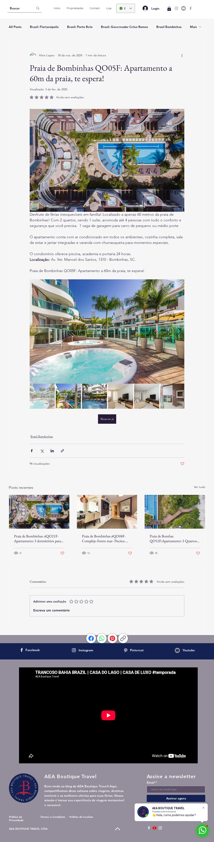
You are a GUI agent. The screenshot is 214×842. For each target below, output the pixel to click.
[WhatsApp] (102, 638)
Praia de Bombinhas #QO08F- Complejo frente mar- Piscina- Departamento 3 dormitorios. (104, 538)
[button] (169, 8)
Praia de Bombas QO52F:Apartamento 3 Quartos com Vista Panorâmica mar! (173, 538)
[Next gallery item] (179, 332)
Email (151, 782)
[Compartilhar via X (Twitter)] (42, 451)
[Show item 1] (42, 396)
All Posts (15, 27)
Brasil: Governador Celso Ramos (124, 27)
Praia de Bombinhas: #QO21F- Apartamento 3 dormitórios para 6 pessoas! (39, 538)
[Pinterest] (112, 638)
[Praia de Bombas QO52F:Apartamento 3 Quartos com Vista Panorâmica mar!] (175, 512)
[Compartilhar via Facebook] (32, 451)
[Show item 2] (68, 396)
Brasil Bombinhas (169, 27)
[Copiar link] (123, 638)
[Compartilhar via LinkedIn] (52, 451)
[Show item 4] (120, 396)
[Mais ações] (181, 55)
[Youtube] (183, 8)
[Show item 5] (146, 396)
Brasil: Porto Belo (80, 27)
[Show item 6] (172, 396)
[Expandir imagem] (107, 331)
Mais (193, 27)
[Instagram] (176, 8)
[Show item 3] (94, 396)
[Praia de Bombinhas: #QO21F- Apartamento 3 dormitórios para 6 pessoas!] (39, 512)
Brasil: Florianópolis (44, 27)
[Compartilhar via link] (62, 451)
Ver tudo (199, 487)
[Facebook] (190, 8)
